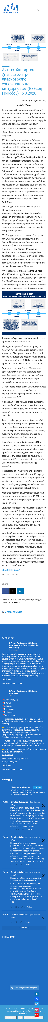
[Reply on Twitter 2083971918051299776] (12, 864)
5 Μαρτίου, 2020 (7, 600)
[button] (38, 10)
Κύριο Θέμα (30, 600)
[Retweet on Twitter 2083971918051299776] (16, 864)
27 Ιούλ (13, 875)
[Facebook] (37, 999)
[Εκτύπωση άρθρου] (3, 612)
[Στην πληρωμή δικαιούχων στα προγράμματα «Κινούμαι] (24, 953)
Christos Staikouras (19, 802)
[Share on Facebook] (5, 591)
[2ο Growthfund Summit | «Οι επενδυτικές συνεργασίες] (24, 971)
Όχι (20, 1018)
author (16, 602)
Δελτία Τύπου (21, 600)
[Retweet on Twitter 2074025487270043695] (16, 922)
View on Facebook (8, 683)
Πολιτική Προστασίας (33, 1018)
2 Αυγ (13, 805)
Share (20, 683)
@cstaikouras (34, 802)
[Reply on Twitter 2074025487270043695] (12, 922)
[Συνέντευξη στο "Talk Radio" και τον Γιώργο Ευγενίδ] (24, 980)
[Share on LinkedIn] (20, 591)
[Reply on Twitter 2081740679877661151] (12, 907)
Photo (8, 679)
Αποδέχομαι (10, 1018)
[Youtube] (37, 1015)
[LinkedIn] (37, 994)
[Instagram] (37, 1010)
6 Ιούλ (13, 917)
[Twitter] (37, 1004)
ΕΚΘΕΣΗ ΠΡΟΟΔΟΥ (11, 570)
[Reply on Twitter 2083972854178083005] (12, 829)
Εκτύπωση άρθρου (13, 612)
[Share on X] (12, 591)
